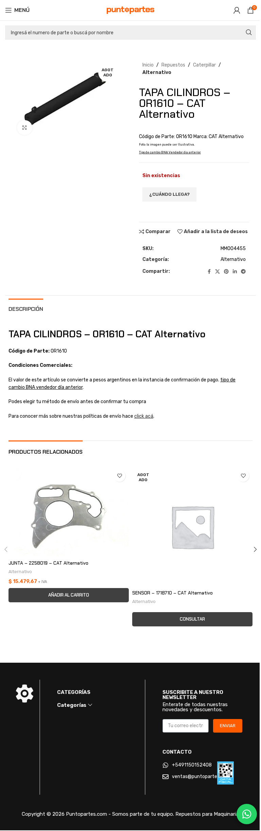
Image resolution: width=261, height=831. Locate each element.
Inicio (148, 65)
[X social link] (217, 272)
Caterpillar (204, 65)
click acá (143, 416)
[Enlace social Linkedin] (235, 272)
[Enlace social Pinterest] (226, 272)
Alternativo (156, 72)
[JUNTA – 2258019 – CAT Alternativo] (68, 512)
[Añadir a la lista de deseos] (119, 476)
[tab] (25, 308)
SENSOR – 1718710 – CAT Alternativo (172, 593)
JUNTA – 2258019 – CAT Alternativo (48, 563)
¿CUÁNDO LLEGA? (169, 194)
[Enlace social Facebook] (209, 272)
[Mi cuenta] (237, 10)
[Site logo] (130, 10)
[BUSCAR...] (249, 32)
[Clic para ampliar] (24, 127)
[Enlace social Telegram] (243, 272)
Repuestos (173, 65)
